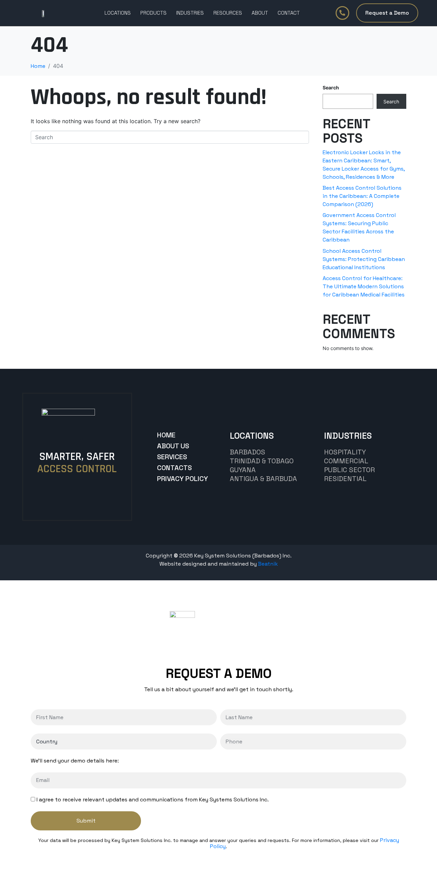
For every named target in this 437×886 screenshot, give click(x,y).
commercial (346, 460)
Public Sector (349, 469)
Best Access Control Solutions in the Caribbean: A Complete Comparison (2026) (362, 196)
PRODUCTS (153, 13)
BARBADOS (247, 452)
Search (331, 87)
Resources (227, 13)
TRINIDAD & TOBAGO (262, 460)
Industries (190, 13)
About (260, 13)
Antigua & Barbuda (263, 478)
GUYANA (243, 469)
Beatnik (268, 563)
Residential (345, 478)
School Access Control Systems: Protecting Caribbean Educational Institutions (364, 259)
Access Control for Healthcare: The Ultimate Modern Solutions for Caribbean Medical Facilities (364, 286)
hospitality (345, 452)
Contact (289, 13)
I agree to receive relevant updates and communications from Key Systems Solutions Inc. (153, 799)
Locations (117, 13)
